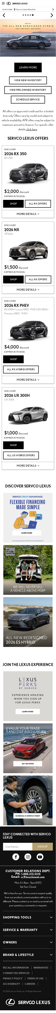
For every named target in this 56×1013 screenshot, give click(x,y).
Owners (10, 942)
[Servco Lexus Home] (21, 3)
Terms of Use (35, 978)
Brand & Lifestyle (18, 954)
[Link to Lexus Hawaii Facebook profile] (16, 857)
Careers (30, 983)
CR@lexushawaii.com (33, 876)
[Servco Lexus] (28, 1002)
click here (31, 129)
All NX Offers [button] (38, 279)
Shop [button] (13, 203)
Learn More (28, 67)
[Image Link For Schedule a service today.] (28, 800)
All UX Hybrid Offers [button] (21, 455)
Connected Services (16, 973)
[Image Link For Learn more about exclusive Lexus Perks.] (28, 695)
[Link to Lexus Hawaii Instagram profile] (28, 857)
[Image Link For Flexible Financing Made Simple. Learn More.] (28, 517)
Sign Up (43, 846)
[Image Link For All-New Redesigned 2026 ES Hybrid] (28, 621)
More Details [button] (26, 213)
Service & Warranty (20, 930)
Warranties (41, 967)
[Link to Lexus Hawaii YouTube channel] (40, 857)
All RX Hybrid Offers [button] (21, 369)
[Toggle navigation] (3, 3)
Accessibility (11, 983)
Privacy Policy (12, 978)
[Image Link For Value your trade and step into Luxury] (28, 748)
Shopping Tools (17, 917)
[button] (4, 15)
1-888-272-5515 (31, 873)
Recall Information (16, 967)
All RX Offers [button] (38, 203)
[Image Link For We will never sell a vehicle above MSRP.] (28, 569)
